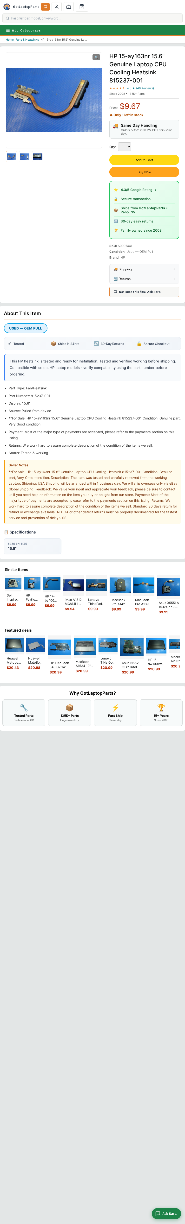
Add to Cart (144, 160)
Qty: (112, 147)
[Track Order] (69, 6)
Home (10, 39)
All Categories (26, 30)
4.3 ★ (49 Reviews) (140, 88)
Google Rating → (139, 190)
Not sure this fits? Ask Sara (140, 292)
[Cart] (82, 7)
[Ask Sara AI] (45, 7)
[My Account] (57, 6)
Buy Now (144, 172)
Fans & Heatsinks (27, 39)
